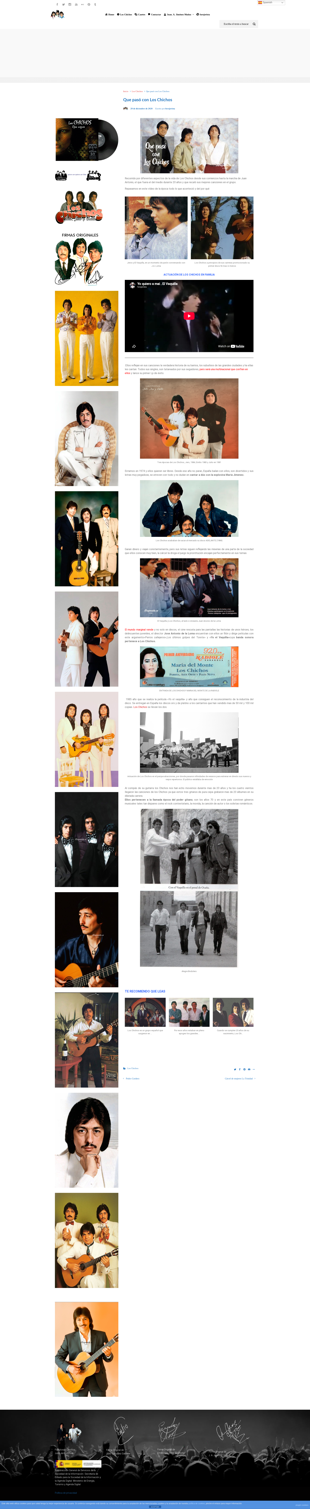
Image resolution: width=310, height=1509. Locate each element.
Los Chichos (137, 91)
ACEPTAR (155, 1507)
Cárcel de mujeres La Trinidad (239, 1078)
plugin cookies (302, 1505)
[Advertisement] (155, 53)
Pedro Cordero (132, 1078)
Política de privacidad (66, 1493)
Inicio (125, 91)
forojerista (170, 109)
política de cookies (197, 1503)
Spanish (267, 2)
